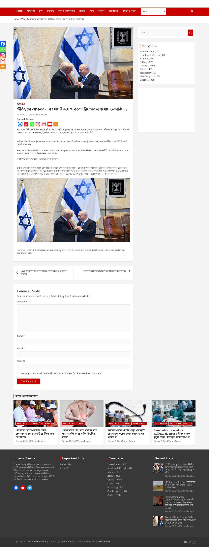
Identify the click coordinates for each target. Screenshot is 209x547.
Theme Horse (67, 541)
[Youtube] (50, 124)
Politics (143, 66)
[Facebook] (20, 124)
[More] (56, 124)
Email (20, 348)
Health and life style (150, 55)
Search (190, 33)
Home (19, 11)
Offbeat (143, 62)
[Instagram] (38, 124)
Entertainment (147, 51)
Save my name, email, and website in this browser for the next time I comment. (61, 373)
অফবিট (82, 11)
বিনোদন (101, 11)
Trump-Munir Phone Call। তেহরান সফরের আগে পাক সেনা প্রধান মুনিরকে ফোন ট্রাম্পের (180, 520)
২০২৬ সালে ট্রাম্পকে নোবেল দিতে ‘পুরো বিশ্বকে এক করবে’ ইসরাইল (44, 273)
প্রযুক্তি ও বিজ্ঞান (129, 11)
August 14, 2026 (23, 441)
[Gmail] (44, 124)
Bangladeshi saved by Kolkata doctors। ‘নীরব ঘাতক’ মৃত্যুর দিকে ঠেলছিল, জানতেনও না (172, 434)
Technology (145, 73)
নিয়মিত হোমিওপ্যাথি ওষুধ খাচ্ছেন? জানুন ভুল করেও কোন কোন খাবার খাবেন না (126, 434)
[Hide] (1, 72)
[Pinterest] (26, 124)
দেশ (41, 11)
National (144, 58)
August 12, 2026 (69, 441)
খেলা (91, 11)
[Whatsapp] (32, 124)
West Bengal (146, 76)
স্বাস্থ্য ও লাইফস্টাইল (66, 11)
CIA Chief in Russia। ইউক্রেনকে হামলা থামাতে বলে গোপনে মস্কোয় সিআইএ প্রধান (180, 484)
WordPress (104, 541)
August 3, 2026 (115, 441)
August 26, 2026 (172, 476)
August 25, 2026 (172, 526)
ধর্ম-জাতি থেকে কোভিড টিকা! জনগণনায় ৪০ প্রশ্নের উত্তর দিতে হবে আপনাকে (35, 434)
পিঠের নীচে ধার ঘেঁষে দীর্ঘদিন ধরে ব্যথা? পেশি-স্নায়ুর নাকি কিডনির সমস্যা (79, 434)
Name (20, 336)
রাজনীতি (50, 11)
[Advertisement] (166, 110)
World (21, 104)
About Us (65, 468)
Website (21, 361)
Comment (22, 301)
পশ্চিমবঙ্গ (31, 11)
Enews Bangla (40, 114)
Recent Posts (164, 458)
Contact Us (65, 464)
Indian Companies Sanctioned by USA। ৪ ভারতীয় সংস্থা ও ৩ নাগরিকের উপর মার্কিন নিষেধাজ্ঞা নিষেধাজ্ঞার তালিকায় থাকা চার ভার (179, 502)
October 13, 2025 (25, 114)
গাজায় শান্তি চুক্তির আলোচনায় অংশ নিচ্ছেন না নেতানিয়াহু (104, 271)
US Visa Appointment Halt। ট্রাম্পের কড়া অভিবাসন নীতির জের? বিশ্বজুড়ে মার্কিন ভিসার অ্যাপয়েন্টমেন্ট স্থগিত (180, 468)
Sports (143, 69)
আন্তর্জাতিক (113, 11)
